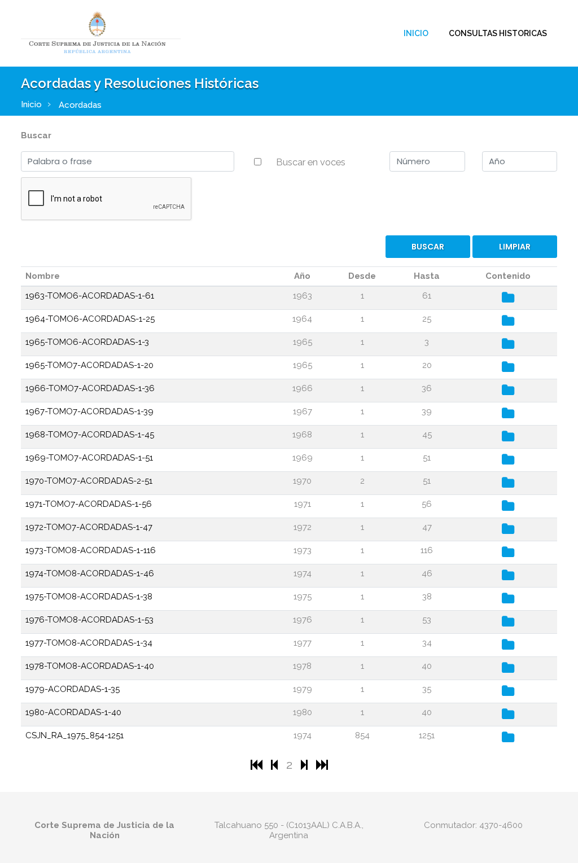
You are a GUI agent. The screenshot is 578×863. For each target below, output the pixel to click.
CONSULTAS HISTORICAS (498, 33)
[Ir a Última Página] (322, 764)
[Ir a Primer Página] (258, 764)
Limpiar (515, 246)
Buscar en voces (310, 162)
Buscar (36, 135)
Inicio (416, 33)
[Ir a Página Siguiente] (305, 764)
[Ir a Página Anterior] (276, 764)
